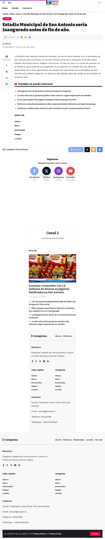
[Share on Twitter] (21, 37)
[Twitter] (46, 174)
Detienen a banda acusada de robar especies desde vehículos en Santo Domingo (56, 104)
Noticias (67, 336)
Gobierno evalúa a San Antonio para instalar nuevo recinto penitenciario (53, 108)
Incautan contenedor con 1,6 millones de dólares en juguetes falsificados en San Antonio (49, 289)
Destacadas (78, 440)
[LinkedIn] (48, 361)
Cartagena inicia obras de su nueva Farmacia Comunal (44, 91)
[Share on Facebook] (17, 37)
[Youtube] (70, 174)
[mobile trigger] (5, 2)
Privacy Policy (39, 534)
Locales (89, 440)
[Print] (29, 37)
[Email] (25, 37)
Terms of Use (55, 534)
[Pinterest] (44, 361)
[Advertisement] (52, 205)
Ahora (7, 18)
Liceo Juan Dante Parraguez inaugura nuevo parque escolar (46, 100)
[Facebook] (34, 174)
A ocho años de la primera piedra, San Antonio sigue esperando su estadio (54, 95)
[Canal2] (52, 2)
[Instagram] (58, 174)
